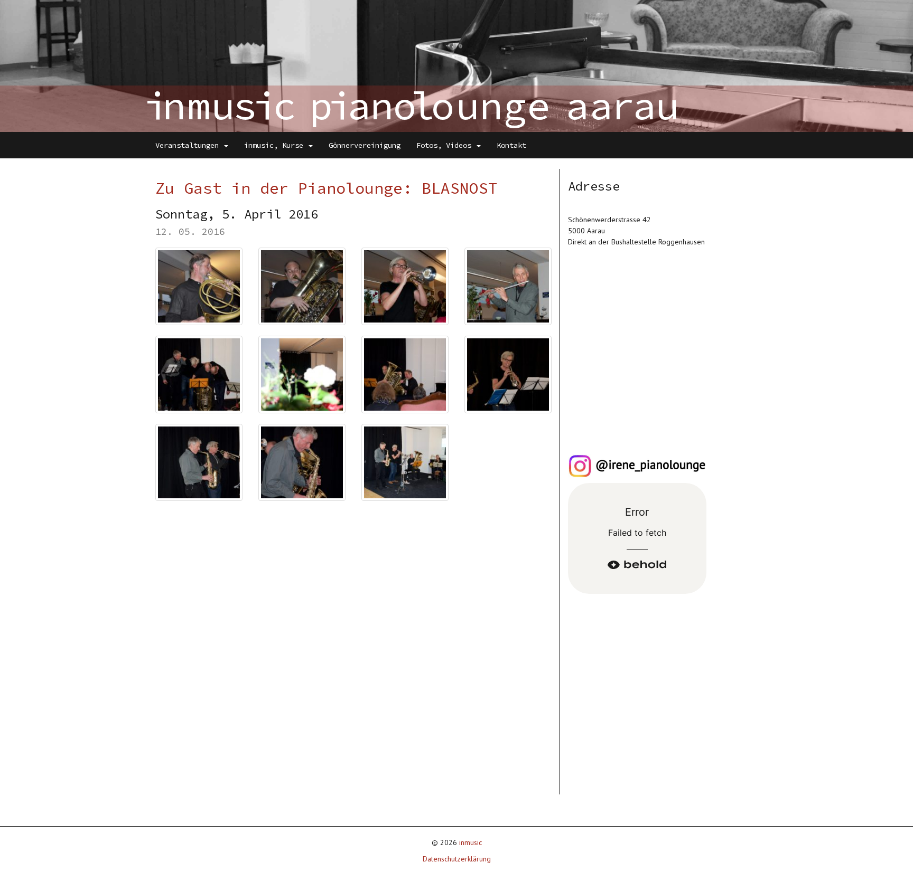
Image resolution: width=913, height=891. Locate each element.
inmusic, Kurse (276, 145)
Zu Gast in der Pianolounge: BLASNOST (326, 188)
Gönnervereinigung (364, 145)
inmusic (470, 842)
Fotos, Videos (446, 145)
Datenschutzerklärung (457, 859)
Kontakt (511, 145)
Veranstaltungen (189, 145)
